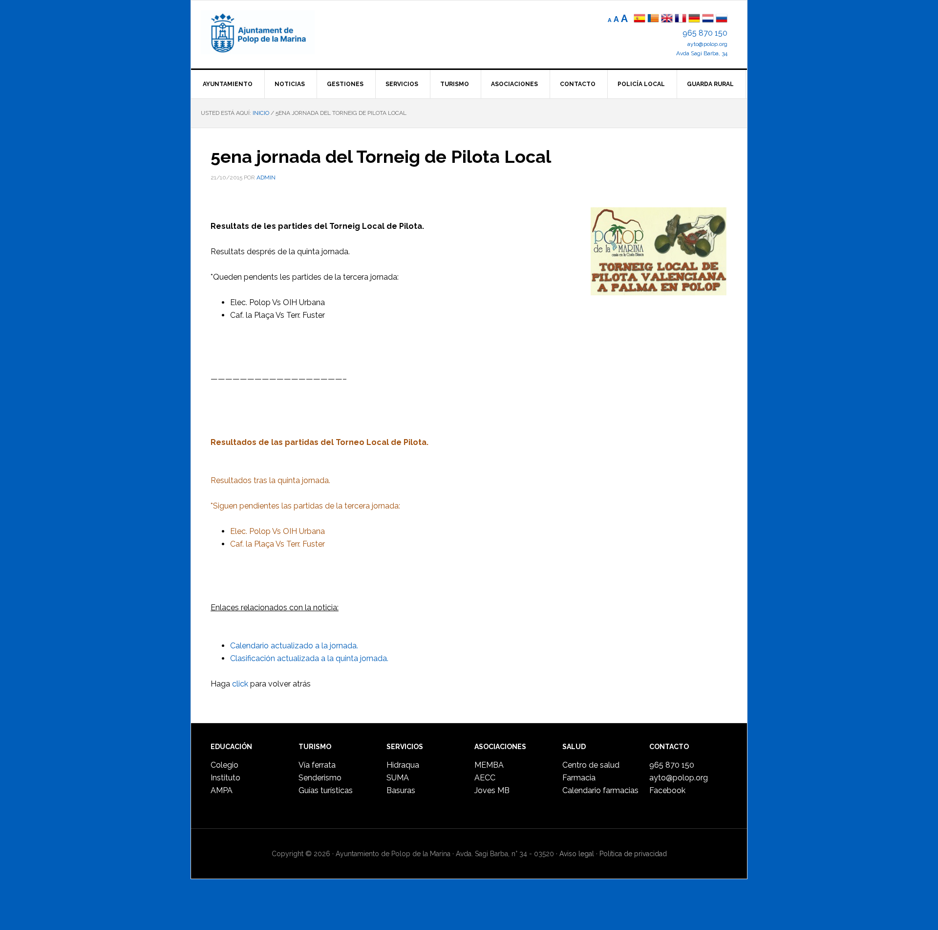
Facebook (667, 790)
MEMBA (489, 765)
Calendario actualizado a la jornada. (294, 645)
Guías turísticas (325, 790)
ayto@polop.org (707, 44)
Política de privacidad (633, 854)
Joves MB (492, 790)
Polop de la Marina (269, 32)
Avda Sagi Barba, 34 (701, 53)
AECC (484, 777)
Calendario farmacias (600, 790)
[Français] (680, 19)
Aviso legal (576, 854)
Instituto (225, 777)
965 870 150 (704, 33)
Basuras (400, 790)
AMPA (222, 790)
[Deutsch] (694, 19)
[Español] (639, 19)
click (240, 683)
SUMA (397, 777)
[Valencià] (653, 19)
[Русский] (721, 19)
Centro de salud (590, 765)
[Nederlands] (709, 19)
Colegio (224, 765)
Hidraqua (402, 765)
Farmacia (579, 777)
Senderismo (319, 777)
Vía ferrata (317, 765)
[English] (667, 19)
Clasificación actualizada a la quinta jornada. (309, 658)
